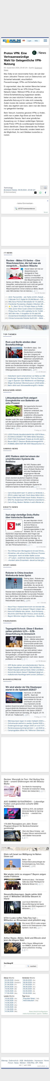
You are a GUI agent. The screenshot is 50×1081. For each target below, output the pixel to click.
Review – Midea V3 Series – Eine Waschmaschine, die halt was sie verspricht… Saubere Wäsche (23, 263)
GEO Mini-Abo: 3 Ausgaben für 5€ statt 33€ (24, 313)
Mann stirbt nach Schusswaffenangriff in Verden (26, 385)
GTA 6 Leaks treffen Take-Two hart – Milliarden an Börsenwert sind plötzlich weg (24, 918)
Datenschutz (13, 1060)
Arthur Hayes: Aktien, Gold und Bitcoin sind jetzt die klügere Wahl (25, 938)
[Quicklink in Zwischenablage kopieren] (42, 187)
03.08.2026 (27, 993)
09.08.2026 (27, 980)
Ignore (39, 1013)
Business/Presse (12, 679)
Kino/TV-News (10, 507)
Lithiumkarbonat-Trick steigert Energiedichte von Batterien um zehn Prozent (22, 400)
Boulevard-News (12, 390)
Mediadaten (28, 1060)
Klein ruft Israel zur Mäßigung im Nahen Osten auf (22, 855)
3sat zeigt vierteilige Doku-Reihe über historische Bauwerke (22, 516)
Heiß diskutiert (28, 1000)
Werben (23, 1063)
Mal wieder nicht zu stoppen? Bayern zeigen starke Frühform (25, 875)
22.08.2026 (9, 982)
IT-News (8, 253)
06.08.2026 (27, 986)
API (36, 1063)
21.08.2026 (9, 984)
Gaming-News (10, 448)
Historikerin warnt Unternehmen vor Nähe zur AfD (26, 376)
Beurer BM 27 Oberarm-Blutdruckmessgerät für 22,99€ (28, 441)
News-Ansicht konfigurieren (38, 1011)
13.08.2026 (9, 1005)
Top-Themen (9, 334)
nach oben (41, 1066)
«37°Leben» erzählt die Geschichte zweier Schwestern (28, 558)
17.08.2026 (9, 993)
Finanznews (9, 621)
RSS (41, 1063)
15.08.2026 (9, 1000)
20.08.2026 (9, 986)
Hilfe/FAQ (30, 1063)
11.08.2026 (9, 1009)
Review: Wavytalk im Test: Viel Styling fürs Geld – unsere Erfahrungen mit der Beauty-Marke (24, 781)
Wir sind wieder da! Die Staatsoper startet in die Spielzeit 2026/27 (24, 688)
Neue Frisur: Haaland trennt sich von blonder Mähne (27, 606)
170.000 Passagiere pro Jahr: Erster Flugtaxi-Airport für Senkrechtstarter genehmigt (21, 826)
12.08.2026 (9, 1007)
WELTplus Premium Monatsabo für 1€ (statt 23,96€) (27, 301)
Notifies (45, 1013)
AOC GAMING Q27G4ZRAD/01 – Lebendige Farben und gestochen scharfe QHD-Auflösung (24, 803)
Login (29, 41)
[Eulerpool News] (10, 190)
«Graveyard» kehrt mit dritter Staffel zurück (24, 555)
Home (46, 1060)
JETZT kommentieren (26, 208)
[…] (33, 291)
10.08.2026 (9, 1011)
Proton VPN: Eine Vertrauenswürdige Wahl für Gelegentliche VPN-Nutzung (23, 58)
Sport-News (9, 565)
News (16, 1063)
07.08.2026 (27, 984)
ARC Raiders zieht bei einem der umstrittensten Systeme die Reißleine (23, 459)
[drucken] (45, 187)
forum (46, 212)
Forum (10, 1063)
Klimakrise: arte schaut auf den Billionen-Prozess (26, 553)
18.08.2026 (9, 991)
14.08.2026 (9, 1002)
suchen (33, 966)
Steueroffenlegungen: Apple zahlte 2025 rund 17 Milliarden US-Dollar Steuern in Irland (23, 896)
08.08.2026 (27, 982)
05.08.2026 (27, 988)
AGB (21, 1060)
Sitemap (4, 1060)
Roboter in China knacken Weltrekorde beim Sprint (19, 574)
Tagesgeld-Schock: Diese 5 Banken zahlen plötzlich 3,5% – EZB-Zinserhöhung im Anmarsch (24, 631)
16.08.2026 (9, 998)
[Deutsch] (23, 40)
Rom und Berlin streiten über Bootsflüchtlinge (21, 343)
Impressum (39, 1060)
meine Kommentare (29, 1013)
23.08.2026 (9, 980)
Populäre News (29, 998)
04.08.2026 (27, 991)
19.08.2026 (9, 988)
